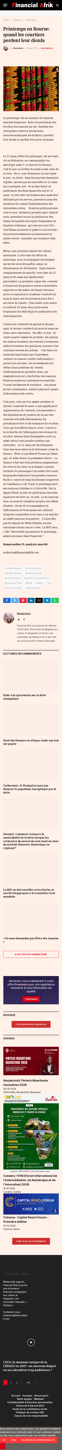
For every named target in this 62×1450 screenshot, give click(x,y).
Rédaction (18, 48)
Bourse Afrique (13, 578)
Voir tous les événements (31, 1241)
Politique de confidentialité (37, 1440)
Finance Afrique (13, 588)
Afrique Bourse (33, 568)
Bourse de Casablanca (36, 578)
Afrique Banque (13, 568)
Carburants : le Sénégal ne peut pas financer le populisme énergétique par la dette (29, 789)
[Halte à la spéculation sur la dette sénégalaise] (31, 675)
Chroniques (47, 48)
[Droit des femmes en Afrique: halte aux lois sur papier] (31, 720)
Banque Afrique (34, 573)
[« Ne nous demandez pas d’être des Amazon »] (31, 918)
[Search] (57, 5)
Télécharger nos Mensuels (31, 1024)
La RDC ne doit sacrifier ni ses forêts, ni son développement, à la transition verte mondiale (29, 893)
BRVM (29, 583)
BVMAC (40, 583)
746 (28, 1382)
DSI (49, 583)
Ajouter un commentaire (31, 954)
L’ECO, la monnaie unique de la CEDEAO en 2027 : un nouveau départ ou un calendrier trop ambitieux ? (29, 1366)
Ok (4, 1440)
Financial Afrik (33, 588)
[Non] (2, 1446)
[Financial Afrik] (32, 5)
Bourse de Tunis (13, 583)
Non (13, 1440)
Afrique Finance (13, 573)
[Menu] (5, 5)
